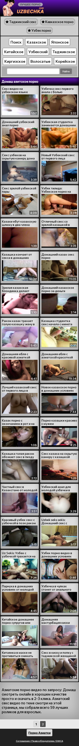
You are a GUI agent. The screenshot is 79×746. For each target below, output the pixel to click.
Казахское (36, 42)
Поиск (16, 42)
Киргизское (14, 61)
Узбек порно (41, 30)
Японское (60, 42)
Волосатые (40, 61)
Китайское (13, 51)
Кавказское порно (59, 22)
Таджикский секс (22, 22)
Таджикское (64, 51)
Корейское (65, 61)
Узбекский (38, 51)
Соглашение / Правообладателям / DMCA (39, 740)
